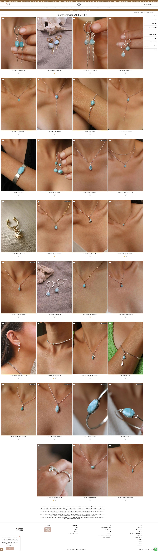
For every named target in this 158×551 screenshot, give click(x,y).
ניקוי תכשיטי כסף (53, 7)
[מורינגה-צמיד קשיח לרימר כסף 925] (125, 409)
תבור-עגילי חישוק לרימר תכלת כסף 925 (54, 314)
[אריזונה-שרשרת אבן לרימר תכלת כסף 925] (90, 226)
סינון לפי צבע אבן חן (153, 41)
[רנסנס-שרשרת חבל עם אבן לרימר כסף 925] (54, 409)
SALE (59, 7)
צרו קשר (140, 543)
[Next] (73, 104)
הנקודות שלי (76, 531)
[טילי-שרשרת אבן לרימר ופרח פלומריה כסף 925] (90, 348)
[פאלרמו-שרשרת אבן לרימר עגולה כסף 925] (125, 287)
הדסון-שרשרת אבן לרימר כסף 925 (90, 497)
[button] (110, 19)
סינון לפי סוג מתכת (154, 19)
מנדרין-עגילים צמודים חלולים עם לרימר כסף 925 (19, 375)
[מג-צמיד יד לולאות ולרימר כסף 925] (125, 348)
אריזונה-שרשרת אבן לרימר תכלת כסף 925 (90, 253)
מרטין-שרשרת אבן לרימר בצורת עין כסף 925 (125, 497)
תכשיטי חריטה (74, 7)
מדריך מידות (140, 531)
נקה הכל (155, 50)
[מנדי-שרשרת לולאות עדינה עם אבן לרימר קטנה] (125, 226)
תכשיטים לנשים (99, 7)
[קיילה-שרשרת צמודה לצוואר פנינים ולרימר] (54, 348)
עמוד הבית (151, 12)
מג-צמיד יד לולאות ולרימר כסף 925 (125, 375)
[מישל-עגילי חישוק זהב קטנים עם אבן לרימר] (54, 43)
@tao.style (108, 533)
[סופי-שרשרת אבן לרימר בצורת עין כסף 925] (18, 287)
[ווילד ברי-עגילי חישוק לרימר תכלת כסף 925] (90, 43)
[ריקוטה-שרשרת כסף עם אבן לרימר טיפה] (18, 104)
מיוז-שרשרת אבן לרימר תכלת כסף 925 (90, 192)
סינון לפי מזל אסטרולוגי (153, 27)
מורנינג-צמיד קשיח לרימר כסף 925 (90, 436)
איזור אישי (76, 527)
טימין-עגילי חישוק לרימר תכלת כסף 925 (18, 70)
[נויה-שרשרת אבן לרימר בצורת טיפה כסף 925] (18, 409)
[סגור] (19, 536)
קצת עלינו (140, 541)
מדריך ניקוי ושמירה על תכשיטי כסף (136, 533)
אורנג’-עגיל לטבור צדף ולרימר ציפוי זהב (18, 253)
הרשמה (145, 4)
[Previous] (106, 104)
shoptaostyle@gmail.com (105, 527)
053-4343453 (107, 529)
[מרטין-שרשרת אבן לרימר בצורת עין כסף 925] (125, 470)
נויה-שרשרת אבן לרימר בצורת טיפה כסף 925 (18, 436)
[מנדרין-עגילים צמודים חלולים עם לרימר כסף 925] (18, 348)
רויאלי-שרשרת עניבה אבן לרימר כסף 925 (125, 131)
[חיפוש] (152, 4)
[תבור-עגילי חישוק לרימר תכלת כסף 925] (54, 287)
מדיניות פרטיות (139, 545)
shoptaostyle (107, 531)
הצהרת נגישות (139, 539)
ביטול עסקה (76, 529)
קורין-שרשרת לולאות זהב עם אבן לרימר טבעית (54, 253)
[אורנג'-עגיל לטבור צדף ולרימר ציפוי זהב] (18, 226)
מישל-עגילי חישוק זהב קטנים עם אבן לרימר (54, 70)
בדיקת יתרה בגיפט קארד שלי (73, 533)
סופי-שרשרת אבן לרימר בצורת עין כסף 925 (19, 314)
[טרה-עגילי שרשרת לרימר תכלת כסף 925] (125, 43)
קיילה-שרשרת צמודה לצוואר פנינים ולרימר (54, 375)
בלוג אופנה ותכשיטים (138, 537)
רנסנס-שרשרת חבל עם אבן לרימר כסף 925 (54, 436)
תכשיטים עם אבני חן (91, 7)
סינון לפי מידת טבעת (153, 30)
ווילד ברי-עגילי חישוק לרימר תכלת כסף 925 (90, 70)
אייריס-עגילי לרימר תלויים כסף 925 (54, 192)
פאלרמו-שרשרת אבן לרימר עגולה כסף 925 (126, 314)
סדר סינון (150, 46)
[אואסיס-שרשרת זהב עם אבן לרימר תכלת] (90, 287)
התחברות (149, 4)
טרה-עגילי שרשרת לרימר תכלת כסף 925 (125, 70)
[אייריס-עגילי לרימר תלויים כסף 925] (54, 165)
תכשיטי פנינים (82, 7)
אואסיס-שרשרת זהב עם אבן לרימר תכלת (90, 314)
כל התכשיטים (108, 7)
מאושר (10, 548)
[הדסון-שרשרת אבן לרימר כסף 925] (90, 470)
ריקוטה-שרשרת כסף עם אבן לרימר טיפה (18, 131)
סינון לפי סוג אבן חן (154, 23)
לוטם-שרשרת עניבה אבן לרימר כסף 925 (54, 131)
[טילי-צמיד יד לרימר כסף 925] (90, 104)
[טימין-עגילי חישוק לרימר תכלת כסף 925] (18, 43)
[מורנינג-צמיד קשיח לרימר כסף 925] (90, 409)
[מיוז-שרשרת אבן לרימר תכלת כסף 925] (90, 165)
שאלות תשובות (139, 535)
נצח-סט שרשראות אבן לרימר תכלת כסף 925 (125, 192)
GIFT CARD (46, 7)
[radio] (125, 73)
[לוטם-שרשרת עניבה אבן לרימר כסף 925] (54, 104)
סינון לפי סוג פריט (154, 38)
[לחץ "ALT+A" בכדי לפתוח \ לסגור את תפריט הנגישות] (1, 549)
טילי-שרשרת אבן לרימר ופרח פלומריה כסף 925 (90, 375)
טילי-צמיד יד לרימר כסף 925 (90, 131)
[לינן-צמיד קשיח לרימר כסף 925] (18, 165)
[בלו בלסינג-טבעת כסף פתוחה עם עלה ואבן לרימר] (54, 470)
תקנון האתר (140, 527)
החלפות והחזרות (139, 529)
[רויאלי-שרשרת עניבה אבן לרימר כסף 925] (125, 104)
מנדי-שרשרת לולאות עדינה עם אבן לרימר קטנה (125, 253)
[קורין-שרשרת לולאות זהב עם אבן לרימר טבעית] (54, 226)
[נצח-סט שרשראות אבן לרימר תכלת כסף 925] (125, 165)
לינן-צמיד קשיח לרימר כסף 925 (19, 192)
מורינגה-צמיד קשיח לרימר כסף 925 (125, 436)
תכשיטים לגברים (65, 7)
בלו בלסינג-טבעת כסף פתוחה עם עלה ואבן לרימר (54, 497)
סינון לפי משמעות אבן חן (153, 34)
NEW (113, 7)
